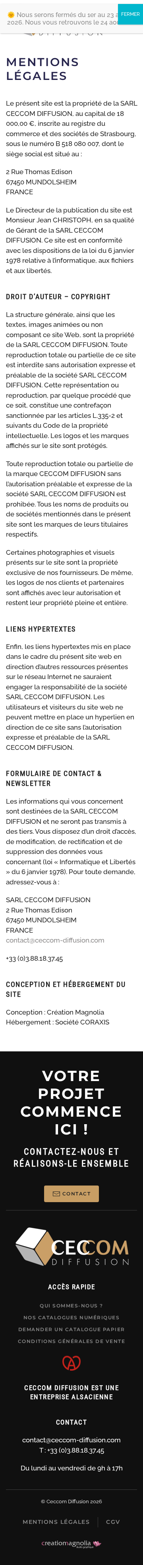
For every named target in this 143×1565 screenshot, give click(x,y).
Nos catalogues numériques (71, 1317)
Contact (76, 1194)
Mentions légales (56, 1521)
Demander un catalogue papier (71, 1329)
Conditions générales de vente (72, 1341)
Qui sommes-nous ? (71, 1306)
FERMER (130, 14)
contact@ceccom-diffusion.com (55, 940)
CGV (113, 1521)
